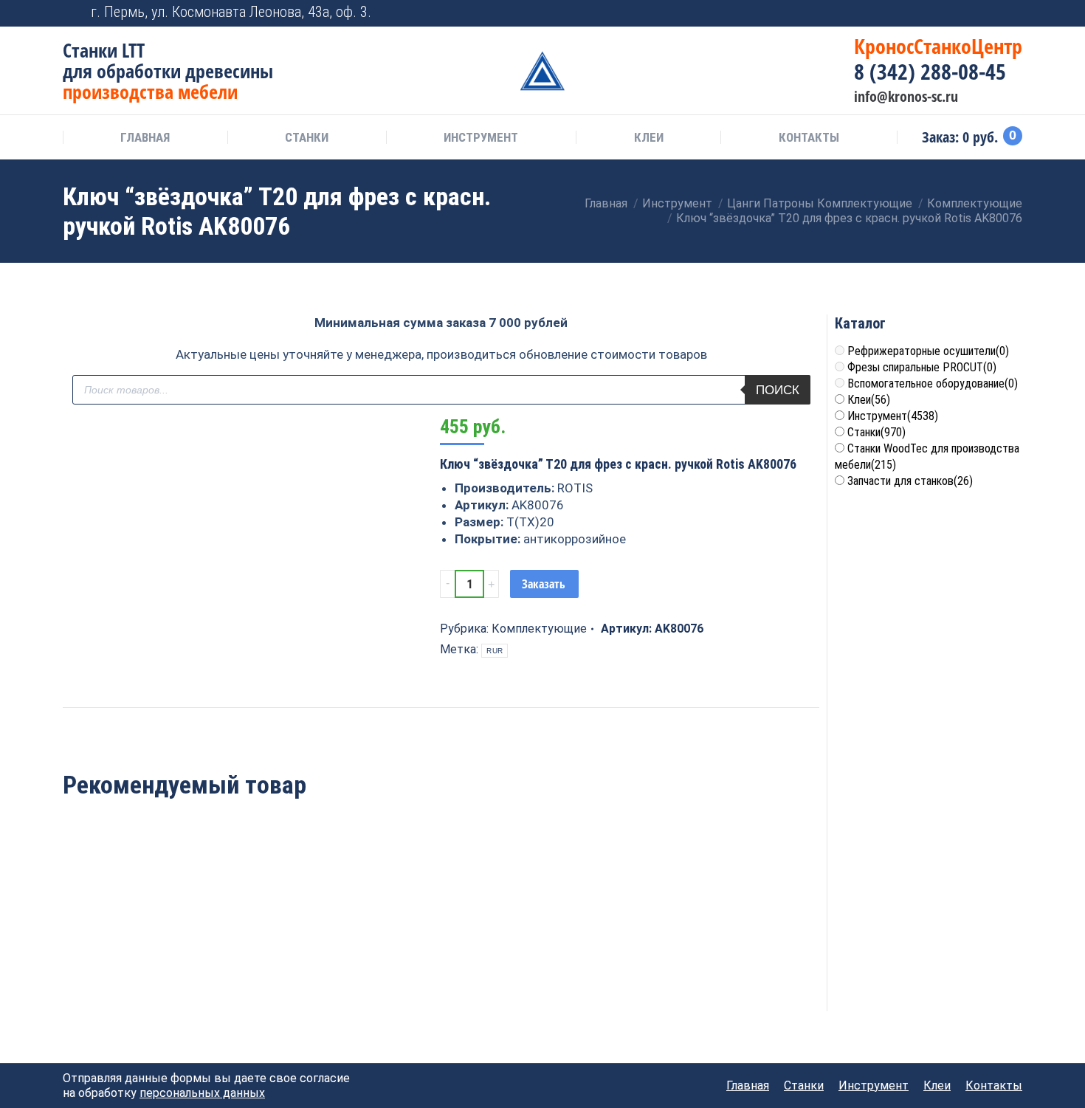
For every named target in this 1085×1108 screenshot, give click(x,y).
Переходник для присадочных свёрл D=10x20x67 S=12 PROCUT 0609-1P (134, 951)
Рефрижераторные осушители (928, 351)
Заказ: (969, 137)
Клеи (868, 400)
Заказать (543, 584)
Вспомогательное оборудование (932, 383)
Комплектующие (539, 629)
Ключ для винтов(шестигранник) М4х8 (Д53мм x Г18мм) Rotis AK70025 (288, 951)
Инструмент (892, 416)
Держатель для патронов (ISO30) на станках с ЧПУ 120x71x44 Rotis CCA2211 (594, 951)
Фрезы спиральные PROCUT (921, 367)
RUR (494, 651)
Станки (876, 432)
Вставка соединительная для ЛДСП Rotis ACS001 (441, 935)
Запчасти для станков (910, 481)
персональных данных (202, 1093)
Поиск (777, 390)
